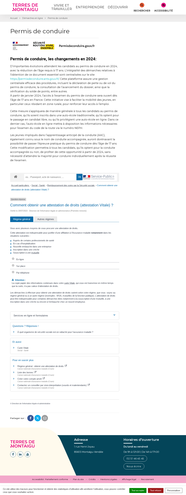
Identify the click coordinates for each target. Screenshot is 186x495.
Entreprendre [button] (90, 7)
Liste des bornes (25, 372)
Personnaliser (173, 490)
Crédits (92, 479)
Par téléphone (22, 272)
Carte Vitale (22, 348)
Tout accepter (138, 490)
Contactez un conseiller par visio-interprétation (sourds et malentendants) (52, 385)
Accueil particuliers (20, 185)
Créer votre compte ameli (29, 379)
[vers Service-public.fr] (99, 177)
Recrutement (147, 479)
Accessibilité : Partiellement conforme (50, 479)
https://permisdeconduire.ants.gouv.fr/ (34, 79)
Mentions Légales (108, 479)
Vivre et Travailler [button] (61, 7)
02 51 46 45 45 (135, 458)
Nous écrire (134, 466)
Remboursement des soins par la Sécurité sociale (71, 185)
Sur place (20, 266)
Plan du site (78, 479)
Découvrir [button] (118, 7)
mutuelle (35, 252)
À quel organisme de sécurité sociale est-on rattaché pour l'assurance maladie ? (55, 332)
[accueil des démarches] (15, 176)
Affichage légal (129, 479)
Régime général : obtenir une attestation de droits (40, 366)
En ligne (19, 259)
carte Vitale (69, 283)
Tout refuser (155, 490)
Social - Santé (38, 185)
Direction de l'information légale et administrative (31, 404)
